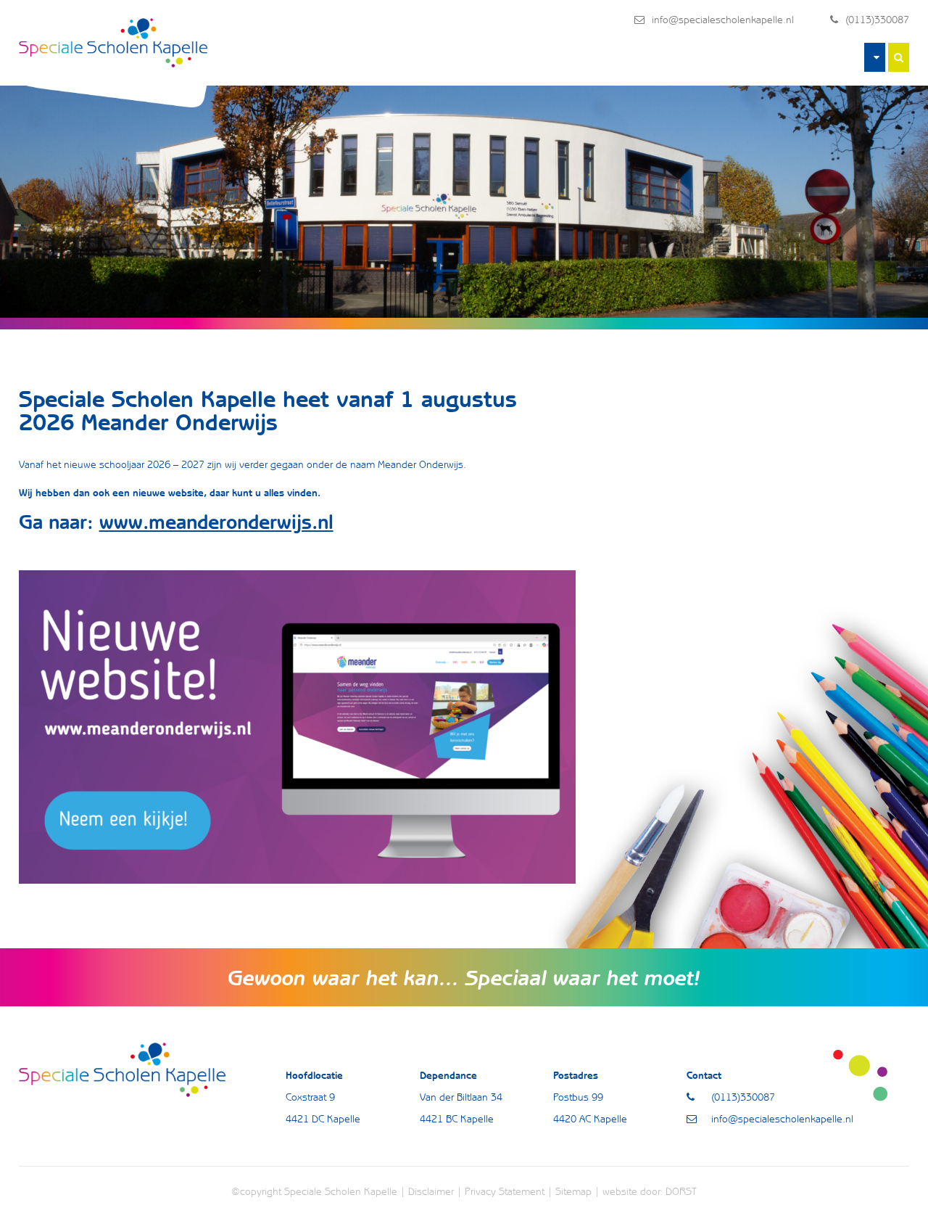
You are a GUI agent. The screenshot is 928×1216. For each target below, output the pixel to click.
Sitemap (573, 1191)
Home (874, 57)
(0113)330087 (877, 19)
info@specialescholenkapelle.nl (723, 19)
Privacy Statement (504, 1191)
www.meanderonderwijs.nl (216, 521)
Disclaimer (431, 1191)
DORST (681, 1191)
